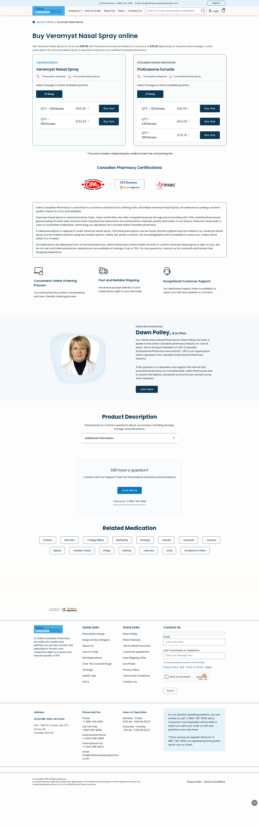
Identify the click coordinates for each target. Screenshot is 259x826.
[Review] (129, 185)
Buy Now (109, 108)
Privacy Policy (131, 669)
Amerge (145, 540)
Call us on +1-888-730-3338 (129, 501)
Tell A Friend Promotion (137, 646)
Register (216, 3)
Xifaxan (47, 540)
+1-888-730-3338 (123, 3)
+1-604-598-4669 (93, 738)
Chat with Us (129, 490)
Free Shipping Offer (134, 658)
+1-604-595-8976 (93, 746)
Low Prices (129, 663)
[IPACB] (166, 185)
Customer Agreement (136, 652)
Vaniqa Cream (82, 550)
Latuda (166, 540)
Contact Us (135, 11)
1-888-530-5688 (92, 730)
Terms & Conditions (214, 781)
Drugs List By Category (96, 640)
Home (40, 22)
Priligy (106, 550)
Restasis (69, 540)
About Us (109, 11)
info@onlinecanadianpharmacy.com (159, 3)
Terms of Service (194, 667)
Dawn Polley (130, 634)
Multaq (127, 550)
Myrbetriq (122, 540)
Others (50, 22)
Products (74, 11)
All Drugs (87, 669)
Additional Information (99, 438)
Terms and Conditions (136, 675)
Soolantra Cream (195, 550)
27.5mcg (49, 94)
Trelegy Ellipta (95, 540)
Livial (169, 550)
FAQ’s (121, 11)
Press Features (132, 640)
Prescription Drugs (93, 634)
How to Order (93, 11)
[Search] (203, 11)
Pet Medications (92, 658)
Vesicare (148, 550)
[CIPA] (93, 185)
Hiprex (57, 550)
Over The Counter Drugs (97, 663)
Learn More (149, 389)
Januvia (211, 540)
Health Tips (89, 675)
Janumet (188, 540)
